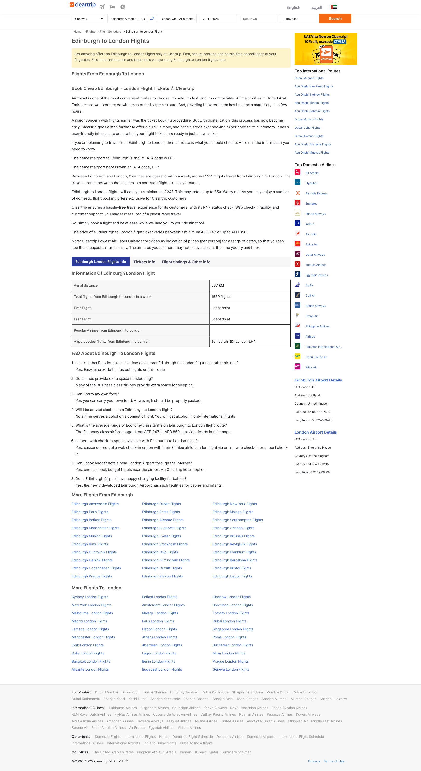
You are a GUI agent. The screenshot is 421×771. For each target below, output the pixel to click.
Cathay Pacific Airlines (218, 714)
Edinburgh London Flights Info (100, 261)
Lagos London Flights (159, 653)
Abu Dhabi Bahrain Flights (312, 111)
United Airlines (232, 721)
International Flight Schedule (301, 736)
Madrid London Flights (89, 621)
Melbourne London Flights (92, 613)
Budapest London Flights (162, 669)
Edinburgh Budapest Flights (164, 528)
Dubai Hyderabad (184, 692)
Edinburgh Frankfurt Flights (234, 552)
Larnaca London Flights (90, 629)
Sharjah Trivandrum (247, 692)
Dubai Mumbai (106, 692)
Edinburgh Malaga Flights (233, 512)
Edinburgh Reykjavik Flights (235, 544)
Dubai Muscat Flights (309, 78)
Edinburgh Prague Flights (92, 576)
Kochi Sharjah (247, 699)
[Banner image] (326, 48)
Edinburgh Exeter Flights (161, 536)
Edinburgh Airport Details (318, 380)
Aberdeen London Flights (162, 645)
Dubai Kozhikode (215, 692)
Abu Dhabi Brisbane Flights (313, 144)
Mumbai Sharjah (303, 699)
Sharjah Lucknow (333, 699)
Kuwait (200, 752)
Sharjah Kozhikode (165, 699)
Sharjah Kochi (114, 699)
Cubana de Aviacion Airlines (175, 714)
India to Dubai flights (160, 743)
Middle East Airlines (326, 721)
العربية (316, 7)
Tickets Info (144, 261)
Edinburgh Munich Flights (92, 536)
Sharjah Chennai (196, 699)
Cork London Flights (88, 645)
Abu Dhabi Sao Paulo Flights (314, 86)
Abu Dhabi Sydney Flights (312, 94)
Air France (137, 727)
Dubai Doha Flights (307, 127)
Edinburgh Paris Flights (90, 512)
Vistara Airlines (189, 727)
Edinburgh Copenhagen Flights (96, 568)
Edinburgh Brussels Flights (234, 536)
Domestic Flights (108, 736)
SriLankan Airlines (186, 708)
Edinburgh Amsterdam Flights (95, 504)
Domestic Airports (261, 736)
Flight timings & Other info (186, 261)
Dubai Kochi (130, 692)
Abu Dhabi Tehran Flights (312, 103)
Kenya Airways (215, 708)
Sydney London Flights (90, 597)
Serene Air (80, 727)
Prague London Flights (231, 661)
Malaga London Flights (160, 613)
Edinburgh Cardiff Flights (162, 568)
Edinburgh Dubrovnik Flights (94, 552)
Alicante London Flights (90, 669)
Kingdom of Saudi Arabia (156, 752)
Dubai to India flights (196, 743)
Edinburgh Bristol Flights (232, 568)
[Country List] (334, 7)
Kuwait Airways (308, 714)
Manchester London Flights (93, 637)
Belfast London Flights (159, 597)
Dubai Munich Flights (309, 119)
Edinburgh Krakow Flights (162, 576)
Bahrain (186, 752)
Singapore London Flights (233, 629)
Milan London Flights (229, 653)
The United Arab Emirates (113, 752)
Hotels (164, 736)
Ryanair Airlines (251, 714)
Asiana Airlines (206, 721)
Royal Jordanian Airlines (249, 708)
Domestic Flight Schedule (192, 736)
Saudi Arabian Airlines (108, 727)
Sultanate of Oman (236, 752)
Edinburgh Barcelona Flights (235, 560)
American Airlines (120, 721)
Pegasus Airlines (280, 714)
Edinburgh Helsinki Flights (92, 560)
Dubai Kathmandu (86, 699)
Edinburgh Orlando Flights (233, 528)
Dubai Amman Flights (309, 136)
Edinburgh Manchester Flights (95, 528)
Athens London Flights (159, 637)
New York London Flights (91, 605)
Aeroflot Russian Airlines (266, 721)
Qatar (213, 752)
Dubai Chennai (155, 692)
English (293, 7)
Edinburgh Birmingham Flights (166, 560)
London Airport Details (316, 432)
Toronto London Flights (231, 613)
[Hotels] (112, 7)
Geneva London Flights (231, 669)
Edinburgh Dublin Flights (161, 504)
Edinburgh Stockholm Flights (165, 544)
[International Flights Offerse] (123, 7)
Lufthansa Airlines (123, 708)
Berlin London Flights (158, 661)
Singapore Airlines (154, 708)
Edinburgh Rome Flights (161, 512)
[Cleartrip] (83, 5)
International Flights (140, 736)
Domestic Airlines (229, 736)
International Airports (123, 743)
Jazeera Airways (150, 721)
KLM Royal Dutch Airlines (91, 714)
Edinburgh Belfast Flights (91, 520)
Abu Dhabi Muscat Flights (312, 152)
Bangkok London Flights (91, 661)
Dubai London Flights (229, 621)
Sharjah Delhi (223, 699)
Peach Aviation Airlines (289, 708)
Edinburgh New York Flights (235, 504)
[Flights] (102, 7)
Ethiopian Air (298, 721)
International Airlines (88, 743)
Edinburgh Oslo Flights (160, 552)
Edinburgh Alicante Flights (162, 520)
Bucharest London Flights (233, 645)
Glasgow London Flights (232, 597)
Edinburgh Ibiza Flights (90, 544)
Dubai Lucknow (305, 692)
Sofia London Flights (88, 653)
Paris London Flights (158, 621)
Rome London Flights (229, 637)
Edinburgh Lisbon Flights (232, 576)
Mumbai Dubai (277, 692)
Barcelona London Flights (233, 605)
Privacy (314, 761)
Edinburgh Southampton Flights (238, 520)
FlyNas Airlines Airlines (132, 714)
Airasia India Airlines (87, 721)
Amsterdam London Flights (163, 605)
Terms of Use (334, 761)
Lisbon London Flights (159, 629)
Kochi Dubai (137, 699)
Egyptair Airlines (161, 727)
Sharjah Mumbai (274, 699)
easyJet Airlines (179, 721)
